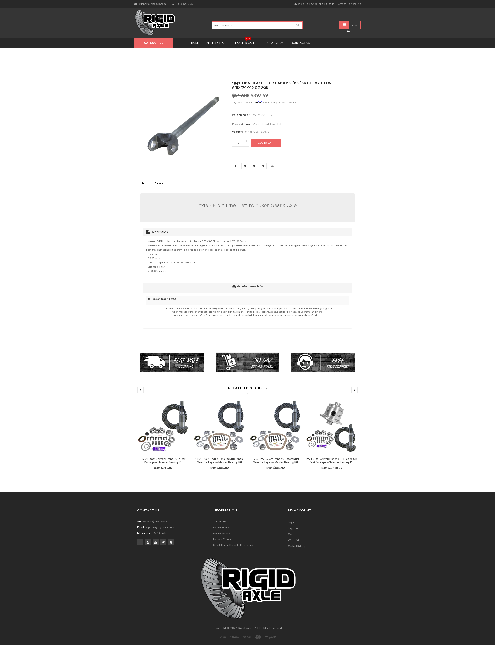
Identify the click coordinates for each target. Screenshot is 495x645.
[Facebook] (235, 166)
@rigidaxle (160, 533)
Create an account (349, 3)
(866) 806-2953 (185, 3)
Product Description (156, 183)
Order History (296, 546)
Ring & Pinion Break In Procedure (233, 545)
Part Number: (241, 114)
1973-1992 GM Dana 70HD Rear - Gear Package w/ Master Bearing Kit (275, 460)
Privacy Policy (221, 533)
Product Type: (242, 123)
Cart (291, 534)
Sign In (330, 3)
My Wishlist (301, 3)
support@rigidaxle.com (152, 3)
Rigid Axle (245, 628)
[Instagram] (244, 166)
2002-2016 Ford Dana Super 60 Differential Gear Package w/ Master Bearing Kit (219, 462)
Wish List (293, 540)
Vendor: (237, 131)
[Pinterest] (272, 166)
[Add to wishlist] (163, 431)
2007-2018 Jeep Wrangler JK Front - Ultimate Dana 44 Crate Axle (163, 460)
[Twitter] (263, 166)
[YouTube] (254, 166)
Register (293, 528)
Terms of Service (223, 539)
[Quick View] (171, 431)
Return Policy (221, 527)
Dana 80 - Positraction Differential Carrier (332, 458)
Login (291, 522)
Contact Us (219, 521)
